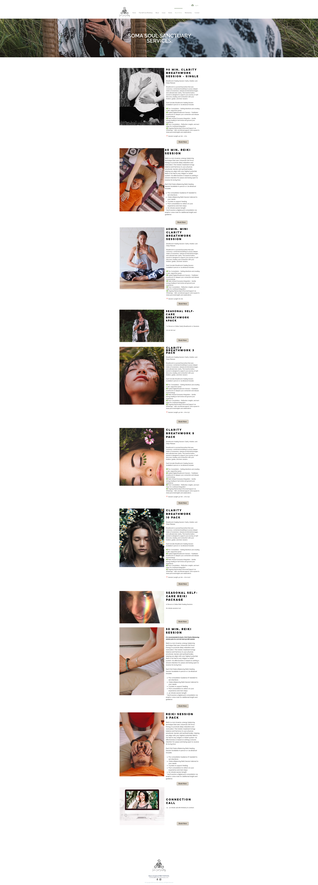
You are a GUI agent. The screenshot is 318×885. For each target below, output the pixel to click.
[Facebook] (157, 879)
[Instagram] (160, 879)
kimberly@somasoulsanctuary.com (159, 877)
